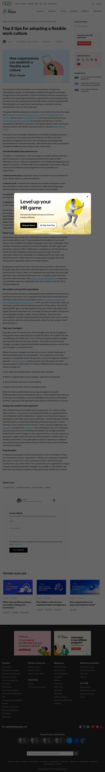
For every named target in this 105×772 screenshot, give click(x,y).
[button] (87, 196)
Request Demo (28, 225)
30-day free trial (47, 225)
